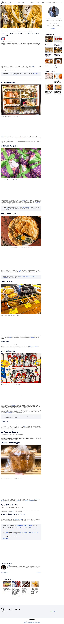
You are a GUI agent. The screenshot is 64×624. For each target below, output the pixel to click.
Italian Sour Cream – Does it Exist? (7, 589)
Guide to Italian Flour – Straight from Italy (49, 80)
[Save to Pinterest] (4, 39)
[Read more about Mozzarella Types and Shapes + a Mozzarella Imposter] (26, 584)
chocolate (14, 405)
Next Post (38, 572)
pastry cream (37, 202)
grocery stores (9, 412)
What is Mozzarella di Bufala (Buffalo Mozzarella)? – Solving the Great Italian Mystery (16, 591)
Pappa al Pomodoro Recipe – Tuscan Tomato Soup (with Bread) (58, 66)
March (25, 527)
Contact (55, 611)
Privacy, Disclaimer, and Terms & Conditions (32, 622)
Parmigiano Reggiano (29, 500)
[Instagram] (32, 619)
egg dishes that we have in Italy (31, 272)
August (4, 528)
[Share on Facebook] (2, 39)
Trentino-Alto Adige (18, 519)
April (29, 527)
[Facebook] (30, 619)
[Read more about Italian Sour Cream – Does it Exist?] (7, 584)
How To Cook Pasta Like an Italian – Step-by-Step (48, 55)
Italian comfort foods (33, 346)
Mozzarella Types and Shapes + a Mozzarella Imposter (24, 590)
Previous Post (4, 572)
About (52, 611)
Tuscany (32, 66)
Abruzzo (25, 426)
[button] (30, 2)
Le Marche (37, 499)
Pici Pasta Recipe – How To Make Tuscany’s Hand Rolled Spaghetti (57, 81)
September (9, 528)
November (18, 528)
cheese (32, 337)
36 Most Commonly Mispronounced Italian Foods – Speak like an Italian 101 (58, 44)
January (17, 527)
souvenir (29, 207)
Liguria (19, 270)
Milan (8, 208)
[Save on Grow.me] (6, 39)
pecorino (18, 500)
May (31, 527)
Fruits (7, 532)
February (22, 527)
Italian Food (6, 31)
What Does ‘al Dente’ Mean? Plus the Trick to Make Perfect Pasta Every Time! (35, 591)
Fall (8, 530)
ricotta (19, 271)
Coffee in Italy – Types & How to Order (57, 55)
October (13, 528)
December (23, 528)
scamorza (9, 501)
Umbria (2, 500)
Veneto (21, 137)
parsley (12, 511)
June (34, 527)
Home (2, 31)
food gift (24, 207)
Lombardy (23, 200)
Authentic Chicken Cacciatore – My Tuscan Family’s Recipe (48, 93)
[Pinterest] (33, 619)
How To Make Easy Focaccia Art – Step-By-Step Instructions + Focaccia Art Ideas (58, 93)
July (36, 527)
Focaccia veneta (4, 136)
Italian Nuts (5, 538)
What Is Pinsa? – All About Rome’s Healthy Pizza (48, 66)
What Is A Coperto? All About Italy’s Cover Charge (48, 44)
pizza (10, 337)
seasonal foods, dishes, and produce (24, 525)
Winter (10, 530)
